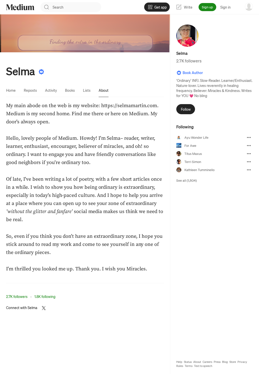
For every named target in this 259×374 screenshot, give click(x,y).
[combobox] (77, 7)
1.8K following (44, 296)
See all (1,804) (186, 180)
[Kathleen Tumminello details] (249, 170)
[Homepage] (20, 7)
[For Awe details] (249, 146)
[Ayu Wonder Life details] (249, 137)
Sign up (207, 7)
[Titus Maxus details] (249, 154)
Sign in (225, 7)
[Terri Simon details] (249, 162)
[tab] (11, 90)
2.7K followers (17, 296)
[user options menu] (249, 7)
